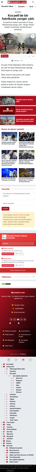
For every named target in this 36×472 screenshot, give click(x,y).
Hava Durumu (25, 331)
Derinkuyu (13, 415)
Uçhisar (12, 404)
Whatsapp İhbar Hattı (17, 369)
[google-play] (22, 324)
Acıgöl (11, 418)
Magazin (19, 380)
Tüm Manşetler (9, 340)
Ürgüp (11, 399)
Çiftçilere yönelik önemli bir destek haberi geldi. (9, 143)
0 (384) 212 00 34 (8, 265)
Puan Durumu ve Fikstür (25, 335)
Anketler (9, 439)
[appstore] (13, 324)
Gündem (21, 6)
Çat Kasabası (14, 411)
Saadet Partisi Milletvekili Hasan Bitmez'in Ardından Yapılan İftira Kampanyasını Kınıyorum (26, 145)
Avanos (12, 406)
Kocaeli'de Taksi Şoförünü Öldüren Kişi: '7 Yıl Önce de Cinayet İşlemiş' (26, 180)
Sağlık (18, 383)
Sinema (18, 392)
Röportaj (9, 434)
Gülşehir (12, 394)
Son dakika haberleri (20, 376)
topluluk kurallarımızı (19, 215)
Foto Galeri (10, 422)
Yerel (31, 6)
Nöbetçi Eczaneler (10, 331)
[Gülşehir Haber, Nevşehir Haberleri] (17, 2)
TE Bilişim (23, 354)
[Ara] (33, 2)
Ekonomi (19, 378)
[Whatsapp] (21, 319)
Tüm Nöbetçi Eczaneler (18, 270)
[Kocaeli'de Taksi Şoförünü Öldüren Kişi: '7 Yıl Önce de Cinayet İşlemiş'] (27, 173)
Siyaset (18, 390)
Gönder (5, 209)
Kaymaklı (12, 413)
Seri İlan (9, 432)
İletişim (9, 443)
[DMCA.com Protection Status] (6, 284)
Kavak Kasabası (15, 408)
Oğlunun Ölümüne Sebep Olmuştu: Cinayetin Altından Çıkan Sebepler (26, 162)
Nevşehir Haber (7, 6)
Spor (17, 385)
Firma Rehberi (11, 429)
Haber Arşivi (9, 346)
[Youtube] (18, 319)
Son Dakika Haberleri (23, 341)
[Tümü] (33, 277)
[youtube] (23, 359)
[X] (11, 319)
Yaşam (18, 387)
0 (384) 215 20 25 (8, 253)
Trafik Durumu (9, 334)
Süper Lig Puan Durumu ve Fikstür (21, 455)
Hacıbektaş (13, 397)
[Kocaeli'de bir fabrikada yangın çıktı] (18, 43)
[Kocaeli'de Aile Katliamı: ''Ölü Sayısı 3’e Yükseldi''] (9, 173)
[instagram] (16, 359)
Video (8, 425)
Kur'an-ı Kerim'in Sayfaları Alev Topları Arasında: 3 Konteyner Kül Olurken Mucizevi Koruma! (9, 163)
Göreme (12, 401)
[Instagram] (14, 319)
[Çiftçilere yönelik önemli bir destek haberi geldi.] (9, 136)
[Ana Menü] (2, 2)
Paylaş (6, 56)
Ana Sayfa (9, 364)
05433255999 (19, 308)
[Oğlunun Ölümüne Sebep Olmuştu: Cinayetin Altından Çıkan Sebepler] (27, 155)
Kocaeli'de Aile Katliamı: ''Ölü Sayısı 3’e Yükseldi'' (9, 179)
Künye (8, 441)
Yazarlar (9, 427)
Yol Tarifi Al (20, 253)
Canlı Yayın (13, 420)
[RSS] (24, 319)
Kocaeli (18, 12)
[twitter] (8, 359)
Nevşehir (12, 373)
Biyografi (9, 436)
